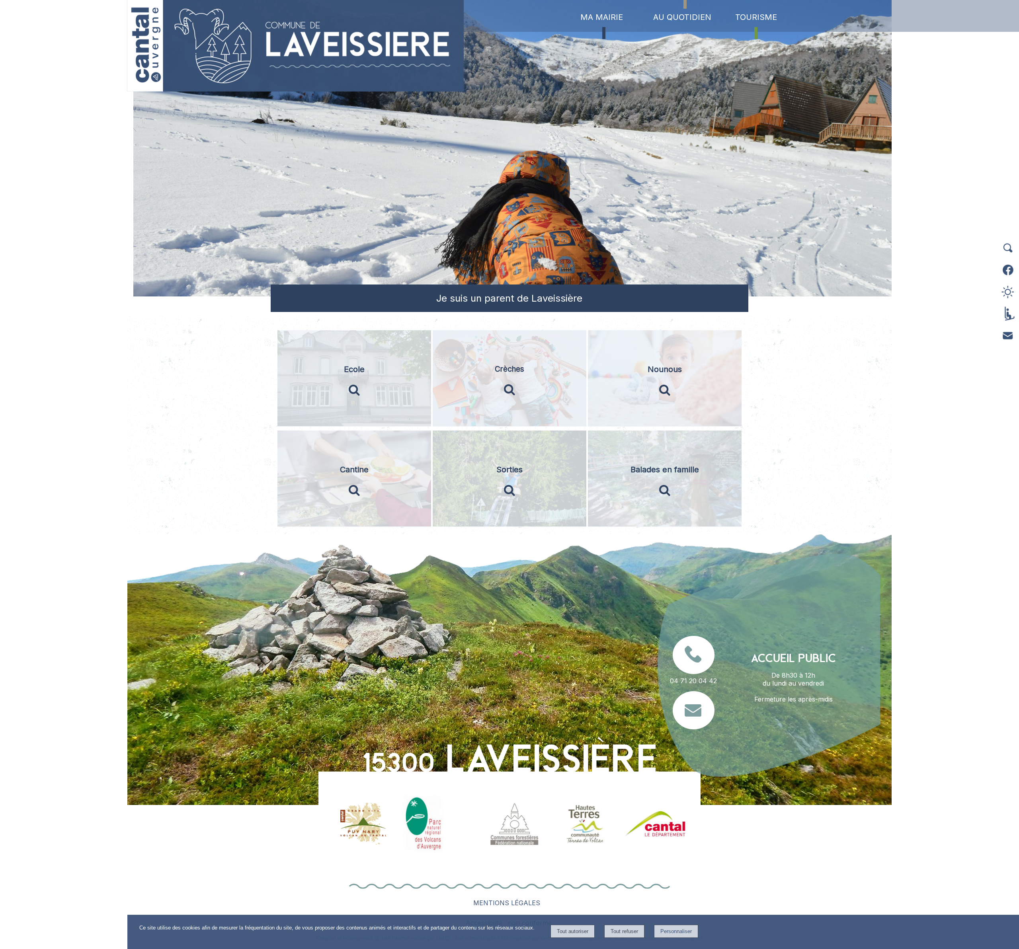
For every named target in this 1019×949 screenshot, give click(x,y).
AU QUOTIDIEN (682, 17)
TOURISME (756, 17)
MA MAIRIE (601, 17)
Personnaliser (676, 931)
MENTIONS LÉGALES (506, 903)
